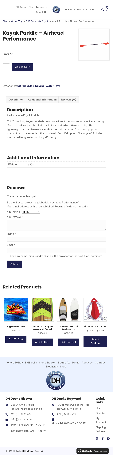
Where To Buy (14, 362)
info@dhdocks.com (22, 419)
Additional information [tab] (42, 99)
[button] (97, 438)
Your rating (14, 211)
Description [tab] (16, 99)
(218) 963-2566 (21, 414)
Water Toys (17, 21)
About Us (87, 362)
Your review (15, 216)
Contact (100, 362)
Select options (95, 341)
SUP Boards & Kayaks (37, 21)
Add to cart (22, 67)
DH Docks (31, 362)
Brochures (52, 366)
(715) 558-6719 (66, 414)
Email (11, 244)
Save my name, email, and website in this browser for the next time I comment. (56, 256)
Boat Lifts (64, 362)
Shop (5, 21)
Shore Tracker (47, 362)
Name (11, 233)
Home (75, 362)
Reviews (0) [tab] (68, 99)
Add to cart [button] (16, 339)
